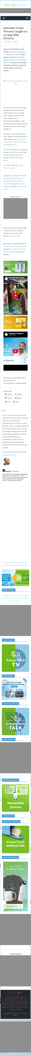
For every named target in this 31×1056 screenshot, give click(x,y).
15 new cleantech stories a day (13, 246)
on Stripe (17, 54)
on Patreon (7, 54)
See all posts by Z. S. (9, 455)
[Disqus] (15, 489)
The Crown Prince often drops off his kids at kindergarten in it (15, 142)
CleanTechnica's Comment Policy (15, 383)
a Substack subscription (17, 52)
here (14, 381)
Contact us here (15, 236)
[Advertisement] (15, 208)
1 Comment (14, 42)
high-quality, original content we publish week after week (14, 60)
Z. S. (10, 42)
